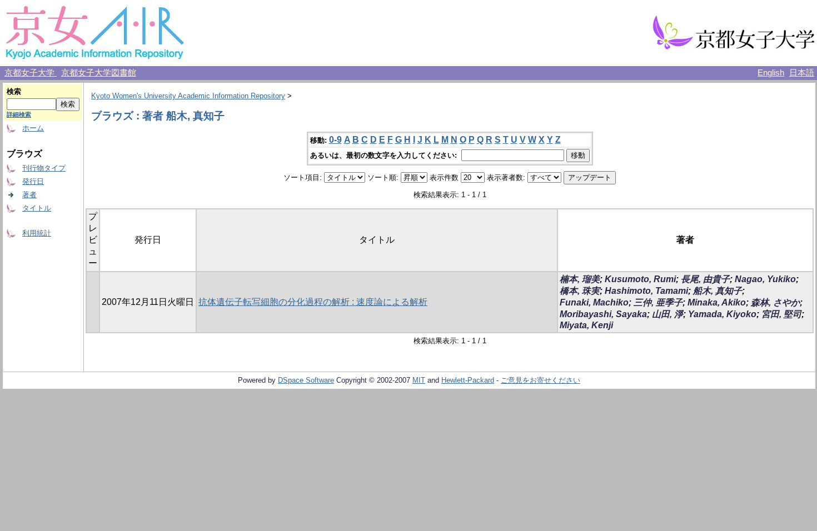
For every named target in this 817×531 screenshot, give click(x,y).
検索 (14, 91)
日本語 (801, 72)
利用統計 (36, 233)
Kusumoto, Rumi (640, 279)
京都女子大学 (30, 72)
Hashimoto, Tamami (646, 290)
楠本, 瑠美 (580, 279)
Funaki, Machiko (594, 302)
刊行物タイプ (44, 168)
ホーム (33, 128)
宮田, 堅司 (781, 314)
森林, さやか (775, 302)
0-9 (335, 139)
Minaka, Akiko (717, 302)
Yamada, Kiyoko (722, 314)
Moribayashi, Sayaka (603, 314)
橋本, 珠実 (580, 290)
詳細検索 (19, 114)
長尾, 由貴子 (705, 279)
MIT (418, 380)
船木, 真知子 (717, 290)
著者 (29, 195)
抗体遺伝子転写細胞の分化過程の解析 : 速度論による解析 (312, 302)
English (771, 72)
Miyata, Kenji (586, 325)
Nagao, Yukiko (765, 279)
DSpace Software (306, 380)
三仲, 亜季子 (658, 302)
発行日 (33, 181)
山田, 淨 (667, 314)
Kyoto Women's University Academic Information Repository (188, 96)
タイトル (36, 208)
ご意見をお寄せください (540, 380)
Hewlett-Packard (467, 380)
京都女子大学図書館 (98, 72)
